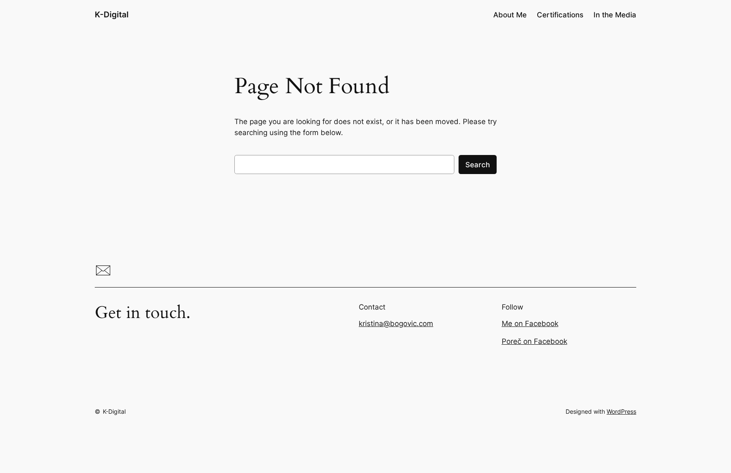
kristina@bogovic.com (396, 323)
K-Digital (112, 14)
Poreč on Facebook (534, 341)
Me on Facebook (530, 323)
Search (477, 164)
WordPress (621, 411)
